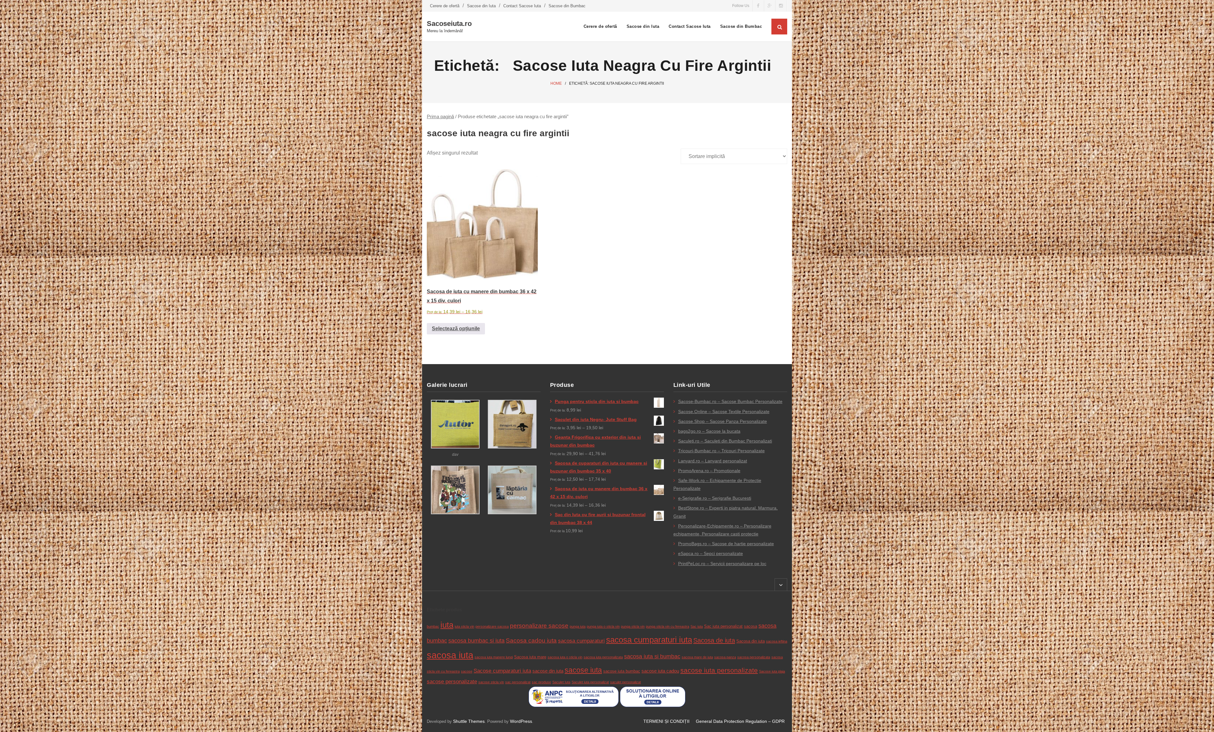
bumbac (433, 626)
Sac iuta (696, 626)
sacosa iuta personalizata (603, 657)
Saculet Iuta (561, 682)
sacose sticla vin (491, 682)
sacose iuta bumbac (621, 671)
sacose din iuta (547, 671)
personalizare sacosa (492, 626)
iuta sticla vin (464, 626)
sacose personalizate (452, 682)
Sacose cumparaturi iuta (502, 671)
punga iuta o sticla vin (603, 626)
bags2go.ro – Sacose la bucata (709, 431)
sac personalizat (517, 682)
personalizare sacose (539, 625)
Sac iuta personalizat (723, 626)
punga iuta (578, 626)
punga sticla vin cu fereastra (667, 626)
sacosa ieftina (776, 641)
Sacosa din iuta (750, 641)
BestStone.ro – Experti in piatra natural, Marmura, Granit (725, 511)
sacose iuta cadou (660, 671)
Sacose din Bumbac (567, 5)
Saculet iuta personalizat (590, 682)
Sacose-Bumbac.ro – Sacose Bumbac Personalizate (730, 401)
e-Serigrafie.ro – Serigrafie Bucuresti (714, 498)
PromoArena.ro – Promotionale (709, 470)
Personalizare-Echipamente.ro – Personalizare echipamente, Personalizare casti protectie (722, 529)
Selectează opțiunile (456, 328)
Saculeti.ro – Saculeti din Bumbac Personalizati (725, 440)
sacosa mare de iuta (697, 657)
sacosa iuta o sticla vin (565, 657)
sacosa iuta (450, 655)
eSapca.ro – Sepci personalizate (710, 553)
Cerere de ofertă (444, 5)
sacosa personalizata (753, 657)
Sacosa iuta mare (530, 657)
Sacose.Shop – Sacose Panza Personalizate (722, 421)
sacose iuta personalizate (719, 670)
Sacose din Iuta (481, 5)
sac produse (541, 682)
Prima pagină (440, 116)
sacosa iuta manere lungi (494, 657)
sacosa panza (725, 657)
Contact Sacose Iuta (522, 5)
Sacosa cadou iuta (531, 640)
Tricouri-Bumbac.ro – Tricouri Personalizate (721, 450)
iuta (446, 625)
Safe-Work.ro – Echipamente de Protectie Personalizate (717, 484)
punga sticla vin (633, 626)
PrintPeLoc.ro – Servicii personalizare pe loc (722, 563)
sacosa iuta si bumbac (652, 656)
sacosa (750, 626)
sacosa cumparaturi (581, 641)
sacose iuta (583, 670)
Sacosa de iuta (714, 640)
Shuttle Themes (469, 721)
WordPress (521, 721)
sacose (466, 671)
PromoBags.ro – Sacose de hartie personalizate (726, 543)
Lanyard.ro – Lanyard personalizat (712, 460)
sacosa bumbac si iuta (476, 640)
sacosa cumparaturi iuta (649, 639)
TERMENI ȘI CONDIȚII (666, 721)
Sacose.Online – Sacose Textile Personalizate (723, 411)
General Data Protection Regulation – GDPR (740, 721)
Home (556, 83)
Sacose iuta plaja (772, 671)
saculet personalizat (625, 682)
